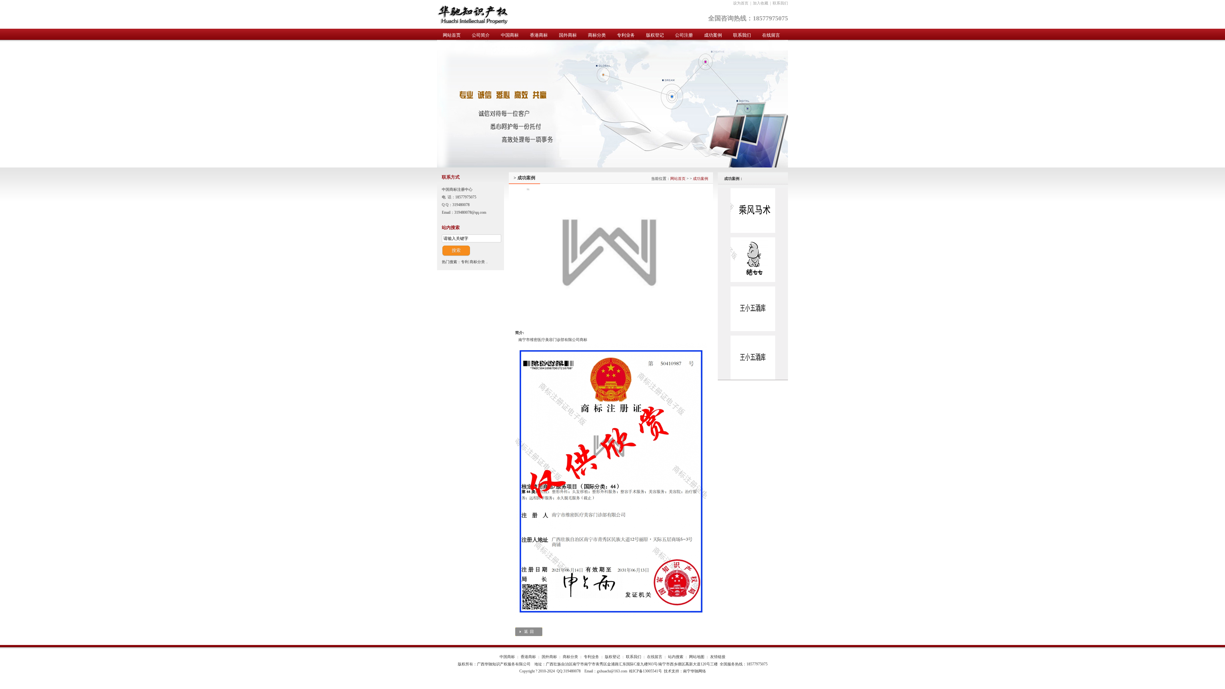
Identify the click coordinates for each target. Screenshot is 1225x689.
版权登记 (612, 657)
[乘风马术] (753, 231)
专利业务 (591, 657)
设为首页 (740, 3)
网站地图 (696, 657)
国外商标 (549, 657)
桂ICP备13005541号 (645, 671)
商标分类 (477, 262)
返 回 (529, 631)
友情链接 (717, 657)
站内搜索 (675, 657)
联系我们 (780, 3)
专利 (465, 262)
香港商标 (528, 657)
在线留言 (654, 657)
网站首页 (678, 178)
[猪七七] (753, 280)
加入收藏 (760, 3)
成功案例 (700, 178)
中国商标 (507, 657)
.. (487, 262)
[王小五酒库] (753, 330)
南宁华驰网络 (694, 671)
